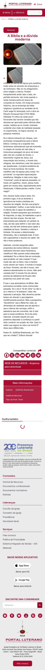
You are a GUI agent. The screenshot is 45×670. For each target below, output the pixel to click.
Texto (20, 399)
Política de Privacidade (14, 539)
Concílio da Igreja (11, 508)
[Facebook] (6, 355)
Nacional (18, 395)
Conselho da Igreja (12, 513)
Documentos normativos (15, 490)
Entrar (39, 4)
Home (3, 19)
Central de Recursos (13, 482)
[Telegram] (27, 355)
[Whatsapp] (33, 355)
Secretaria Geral (11, 521)
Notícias (7, 494)
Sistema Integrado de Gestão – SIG (20, 544)
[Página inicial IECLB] (5, 4)
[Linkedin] (17, 355)
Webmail (7, 548)
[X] (11, 355)
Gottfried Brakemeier (25, 390)
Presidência (8, 517)
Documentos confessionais (16, 486)
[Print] (38, 355)
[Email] (22, 355)
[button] (10, 30)
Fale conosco (9, 535)
